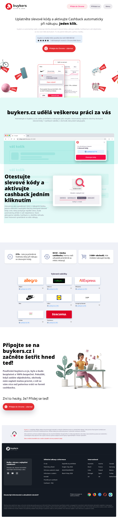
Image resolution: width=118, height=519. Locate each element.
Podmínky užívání (49, 467)
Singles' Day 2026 (67, 467)
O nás (45, 463)
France (100, 467)
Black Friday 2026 (67, 473)
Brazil (89, 467)
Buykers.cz (27, 429)
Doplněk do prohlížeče (69, 463)
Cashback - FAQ (48, 483)
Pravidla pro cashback (50, 480)
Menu (108, 6)
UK (99, 476)
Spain (100, 473)
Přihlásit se (95, 6)
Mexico (111, 470)
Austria (100, 463)
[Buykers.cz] (12, 450)
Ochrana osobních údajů (51, 470)
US (88, 476)
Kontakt (46, 476)
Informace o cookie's (50, 473)
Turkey (111, 473)
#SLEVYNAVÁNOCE (67, 470)
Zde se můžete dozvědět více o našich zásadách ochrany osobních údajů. (43, 438)
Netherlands (113, 476)
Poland (100, 470)
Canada (111, 463)
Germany (112, 467)
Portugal (90, 473)
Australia (90, 463)
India (89, 470)
